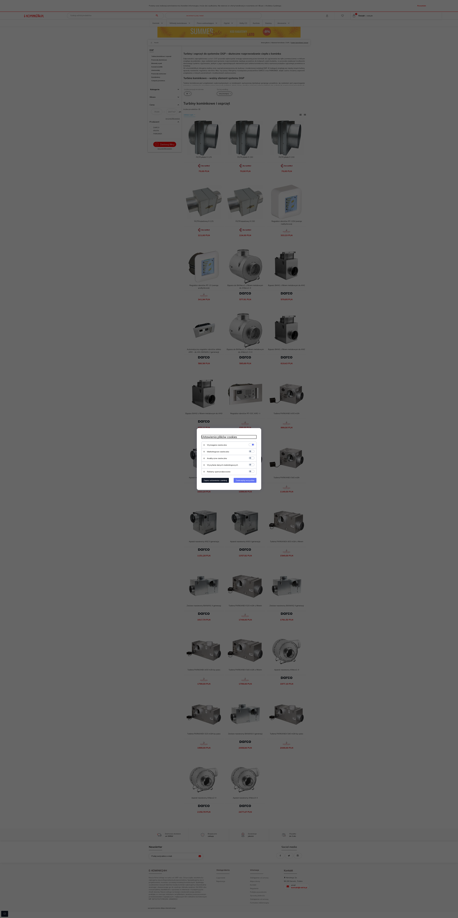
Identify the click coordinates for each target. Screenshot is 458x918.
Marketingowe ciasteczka (218, 451)
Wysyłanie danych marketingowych (222, 465)
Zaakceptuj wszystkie (245, 480)
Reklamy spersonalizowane (218, 471)
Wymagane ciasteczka (217, 445)
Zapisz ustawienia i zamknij (215, 480)
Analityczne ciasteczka (217, 458)
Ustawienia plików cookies (219, 437)
